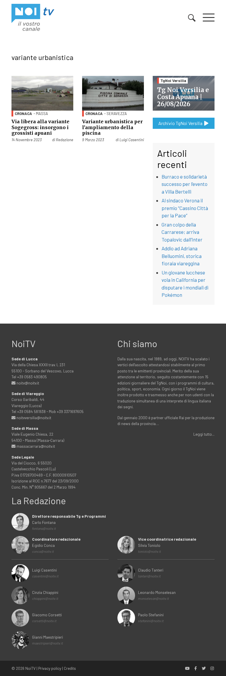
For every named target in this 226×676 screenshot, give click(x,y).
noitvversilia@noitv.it (33, 417)
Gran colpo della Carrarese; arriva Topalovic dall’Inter (182, 232)
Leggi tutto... (204, 434)
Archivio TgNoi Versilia (180, 123)
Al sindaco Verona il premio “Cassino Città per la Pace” (185, 207)
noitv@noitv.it (27, 382)
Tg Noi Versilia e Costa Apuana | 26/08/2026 (183, 97)
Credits (70, 668)
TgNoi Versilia (173, 80)
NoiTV (30, 668)
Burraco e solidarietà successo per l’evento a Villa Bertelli (184, 184)
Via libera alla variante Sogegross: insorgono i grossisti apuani (40, 127)
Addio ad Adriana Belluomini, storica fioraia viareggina (182, 255)
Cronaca (23, 113)
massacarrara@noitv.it (35, 446)
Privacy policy (49, 668)
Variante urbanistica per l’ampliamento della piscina (112, 127)
